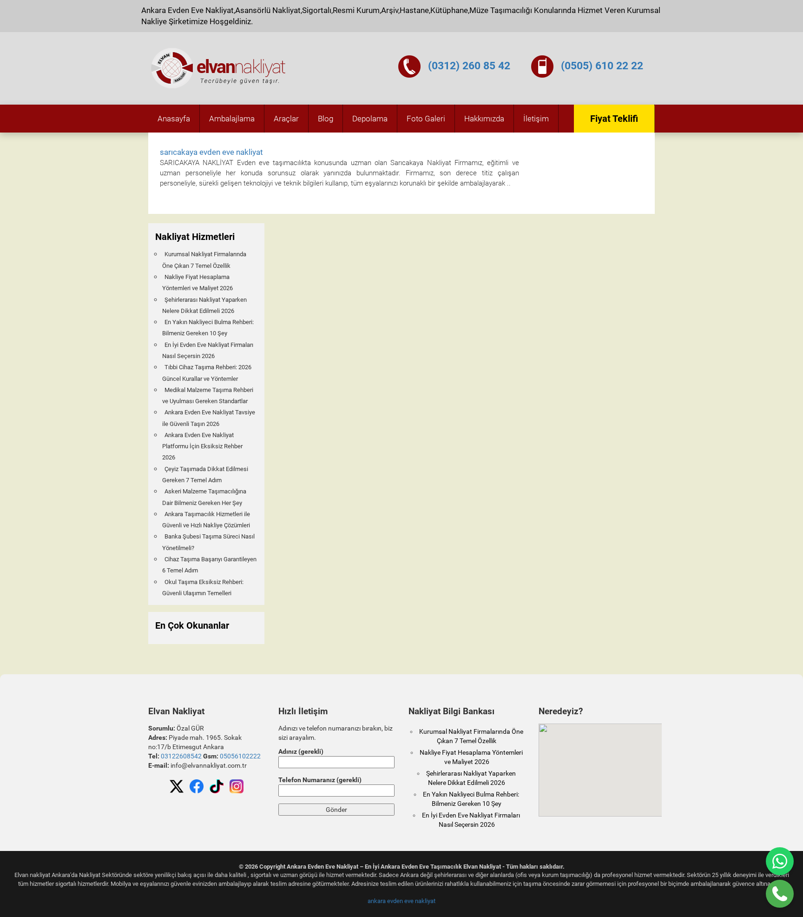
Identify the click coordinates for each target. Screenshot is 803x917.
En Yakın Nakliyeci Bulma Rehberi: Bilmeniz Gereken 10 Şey (208, 328)
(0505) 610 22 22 (602, 66)
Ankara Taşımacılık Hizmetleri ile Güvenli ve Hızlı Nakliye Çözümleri (206, 520)
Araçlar (286, 118)
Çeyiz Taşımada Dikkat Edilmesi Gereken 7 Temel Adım (205, 474)
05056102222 (240, 756)
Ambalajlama (232, 118)
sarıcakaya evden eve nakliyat (211, 152)
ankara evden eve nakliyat (401, 900)
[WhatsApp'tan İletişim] (780, 861)
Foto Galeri (426, 118)
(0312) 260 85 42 (469, 66)
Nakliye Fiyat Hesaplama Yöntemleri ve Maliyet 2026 (197, 282)
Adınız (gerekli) (300, 751)
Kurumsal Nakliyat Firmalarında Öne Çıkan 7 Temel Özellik (204, 260)
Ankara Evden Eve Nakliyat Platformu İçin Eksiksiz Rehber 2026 (202, 446)
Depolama (370, 118)
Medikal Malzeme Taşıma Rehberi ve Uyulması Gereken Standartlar (207, 395)
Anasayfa (174, 118)
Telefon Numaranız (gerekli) (320, 780)
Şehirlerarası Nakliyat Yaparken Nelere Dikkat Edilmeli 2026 (204, 305)
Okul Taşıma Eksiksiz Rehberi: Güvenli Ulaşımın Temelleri (203, 587)
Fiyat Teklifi (614, 118)
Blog (325, 118)
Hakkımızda (484, 118)
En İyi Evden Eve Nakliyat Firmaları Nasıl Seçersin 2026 (207, 350)
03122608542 (181, 756)
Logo (219, 68)
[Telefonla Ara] (780, 894)
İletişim (536, 118)
